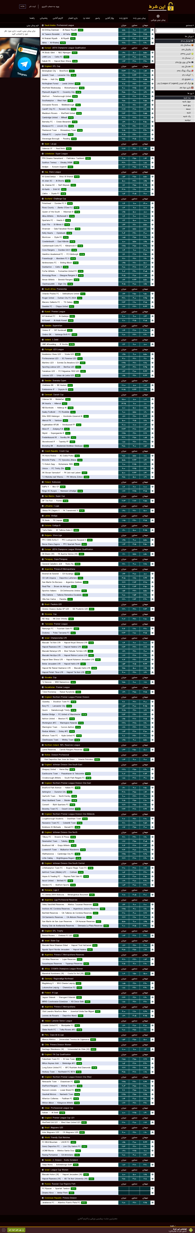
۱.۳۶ (123, 573)
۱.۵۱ (145, 88)
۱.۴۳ (123, 224)
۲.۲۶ (145, 714)
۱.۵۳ (123, 176)
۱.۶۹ (145, 92)
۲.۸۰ (145, 138)
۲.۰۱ (123, 735)
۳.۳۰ (134, 42)
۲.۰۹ (145, 126)
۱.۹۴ (123, 57)
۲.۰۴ (123, 233)
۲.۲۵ (145, 1202)
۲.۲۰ (123, 258)
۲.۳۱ (145, 109)
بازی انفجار (73, 18)
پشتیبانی (43, 18)
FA (23, 6)
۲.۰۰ (123, 796)
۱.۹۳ (123, 61)
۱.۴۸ (123, 52)
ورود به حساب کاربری (50, 6)
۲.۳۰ (145, 334)
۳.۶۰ (145, 61)
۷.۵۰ (123, 668)
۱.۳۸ (123, 1150)
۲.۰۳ (145, 267)
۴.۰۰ (134, 121)
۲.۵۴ (134, 595)
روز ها (190, 93)
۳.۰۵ (134, 193)
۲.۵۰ (123, 100)
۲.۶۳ (123, 113)
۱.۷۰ (145, 1132)
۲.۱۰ (123, 320)
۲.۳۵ (123, 362)
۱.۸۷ (123, 1164)
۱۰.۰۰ (145, 486)
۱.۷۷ (123, 34)
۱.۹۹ (123, 727)
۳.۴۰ (145, 57)
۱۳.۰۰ (145, 203)
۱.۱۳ (123, 207)
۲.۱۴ (123, 659)
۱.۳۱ (145, 1112)
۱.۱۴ (123, 203)
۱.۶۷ (123, 416)
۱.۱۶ (123, 216)
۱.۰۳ (145, 424)
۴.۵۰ (123, 92)
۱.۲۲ (145, 30)
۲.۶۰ (145, 258)
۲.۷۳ (123, 500)
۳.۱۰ (123, 358)
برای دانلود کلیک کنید (15, 1230)
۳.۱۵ (123, 134)
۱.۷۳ (123, 544)
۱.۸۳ (123, 885)
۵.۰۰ (134, 52)
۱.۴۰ (145, 468)
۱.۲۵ (123, 211)
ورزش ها (189, 36)
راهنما (32, 18)
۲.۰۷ (123, 618)
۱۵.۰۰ (124, 399)
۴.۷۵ (145, 166)
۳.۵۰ (134, 34)
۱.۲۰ (145, 412)
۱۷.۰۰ (123, 385)
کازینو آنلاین (58, 18)
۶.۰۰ (134, 30)
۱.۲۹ (145, 464)
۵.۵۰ (145, 52)
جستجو (189, 25)
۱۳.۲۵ (124, 403)
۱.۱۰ (145, 403)
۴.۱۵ (145, 34)
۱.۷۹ (123, 880)
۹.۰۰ (145, 220)
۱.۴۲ (123, 279)
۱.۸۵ (123, 237)
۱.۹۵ (123, 520)
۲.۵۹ (145, 148)
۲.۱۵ (123, 130)
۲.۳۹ (145, 1011)
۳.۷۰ (134, 61)
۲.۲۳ (123, 632)
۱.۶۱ (123, 166)
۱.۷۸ (145, 1071)
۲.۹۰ (134, 189)
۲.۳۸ (145, 245)
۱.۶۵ (123, 38)
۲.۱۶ (145, 134)
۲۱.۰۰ (123, 424)
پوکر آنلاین (109, 18)
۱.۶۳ (123, 371)
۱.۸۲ (123, 193)
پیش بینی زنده (139, 18)
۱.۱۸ (145, 455)
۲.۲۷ (145, 433)
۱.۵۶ (145, 104)
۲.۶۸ (123, 42)
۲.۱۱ (123, 701)
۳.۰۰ (145, 233)
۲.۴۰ (145, 42)
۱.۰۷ (145, 385)
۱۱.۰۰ (145, 207)
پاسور (97, 18)
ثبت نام (32, 6)
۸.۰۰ (145, 211)
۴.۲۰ (134, 104)
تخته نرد (86, 18)
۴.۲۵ (134, 88)
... (123, 1188)
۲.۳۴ (145, 578)
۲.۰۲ (123, 271)
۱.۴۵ (123, 262)
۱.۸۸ (123, 96)
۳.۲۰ (134, 79)
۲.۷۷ (123, 79)
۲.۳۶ (123, 809)
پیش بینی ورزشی (158, 20)
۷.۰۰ (134, 203)
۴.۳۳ (145, 38)
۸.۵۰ (123, 30)
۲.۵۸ (145, 100)
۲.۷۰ (145, 800)
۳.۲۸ (123, 117)
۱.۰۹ (145, 399)
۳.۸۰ (134, 38)
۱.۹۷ (123, 306)
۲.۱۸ (123, 83)
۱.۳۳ (123, 749)
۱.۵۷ (145, 446)
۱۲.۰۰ (145, 250)
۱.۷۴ (145, 158)
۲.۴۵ (123, 245)
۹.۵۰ (145, 293)
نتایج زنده (123, 18)
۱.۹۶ (145, 189)
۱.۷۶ (145, 71)
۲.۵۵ (145, 79)
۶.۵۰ (123, 477)
